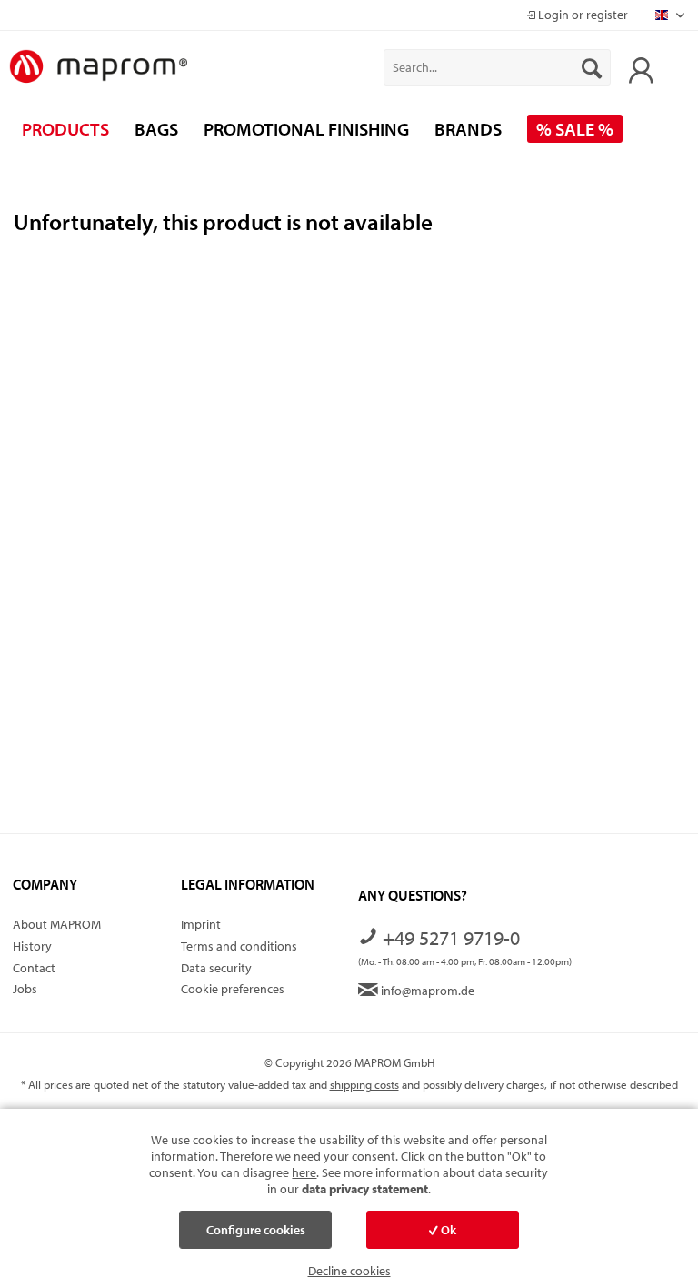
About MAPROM (57, 924)
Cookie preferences (232, 989)
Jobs (25, 989)
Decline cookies (349, 1271)
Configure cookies (255, 1230)
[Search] (592, 67)
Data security (216, 968)
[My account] (636, 67)
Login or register (581, 14)
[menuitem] (497, 67)
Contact (34, 968)
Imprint (201, 924)
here (304, 1172)
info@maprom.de (426, 990)
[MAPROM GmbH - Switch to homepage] (98, 67)
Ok (447, 1230)
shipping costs (364, 1084)
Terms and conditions (239, 946)
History (32, 946)
